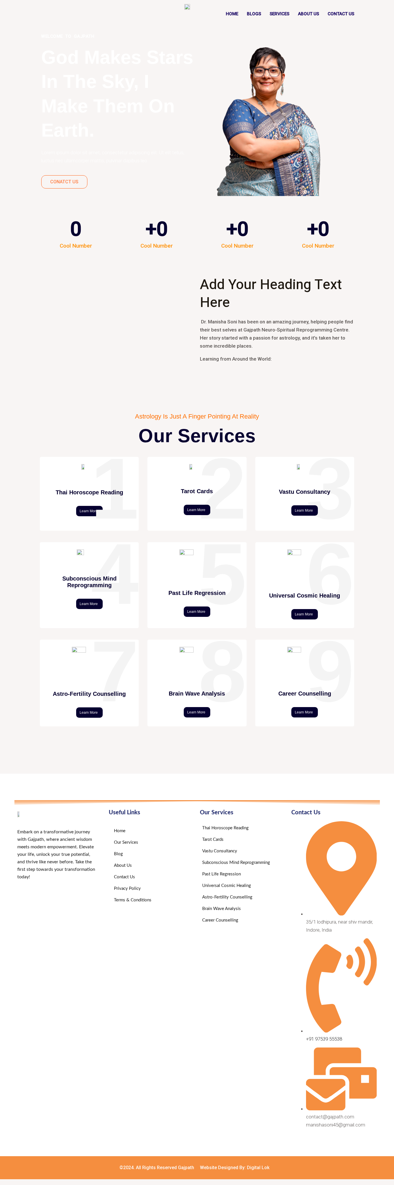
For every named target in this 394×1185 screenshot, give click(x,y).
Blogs (254, 13)
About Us (308, 13)
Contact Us (341, 13)
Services (279, 13)
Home (232, 13)
